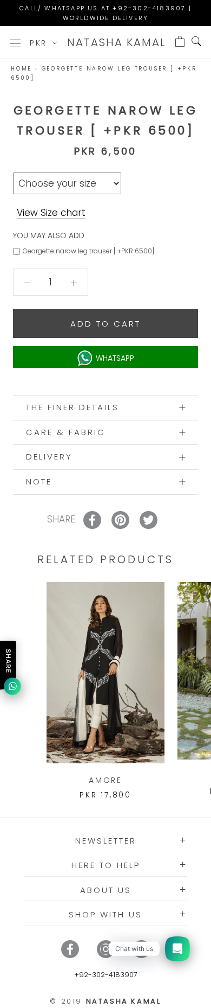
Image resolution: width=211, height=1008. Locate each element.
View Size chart (51, 212)
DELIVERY (49, 456)
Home (21, 69)
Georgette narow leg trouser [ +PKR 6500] (88, 251)
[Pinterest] (141, 949)
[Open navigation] (15, 42)
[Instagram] (106, 949)
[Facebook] (70, 949)
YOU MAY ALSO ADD (48, 235)
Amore (105, 780)
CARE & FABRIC (66, 432)
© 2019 (105, 1001)
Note (39, 481)
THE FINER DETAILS (72, 407)
